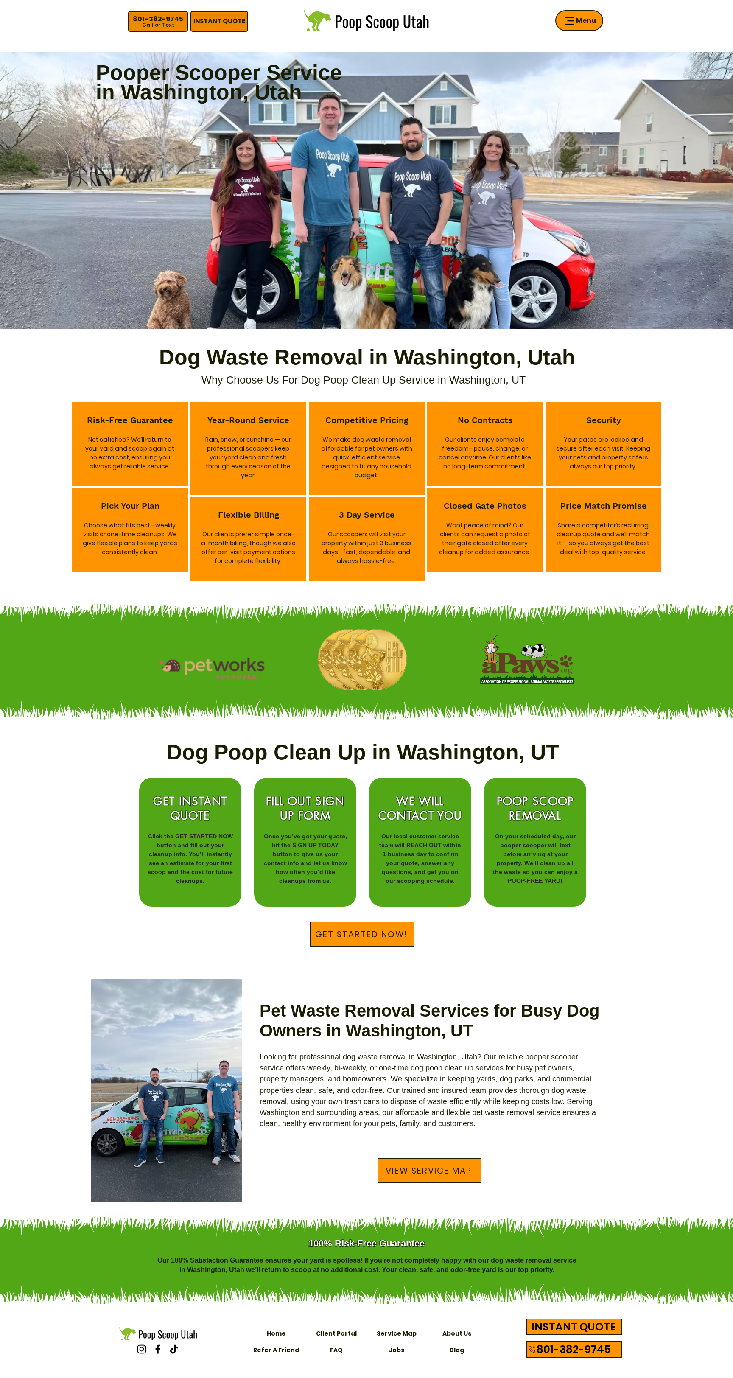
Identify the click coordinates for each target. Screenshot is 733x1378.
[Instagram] (142, 1349)
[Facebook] (158, 1349)
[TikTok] (174, 1349)
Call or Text (158, 24)
